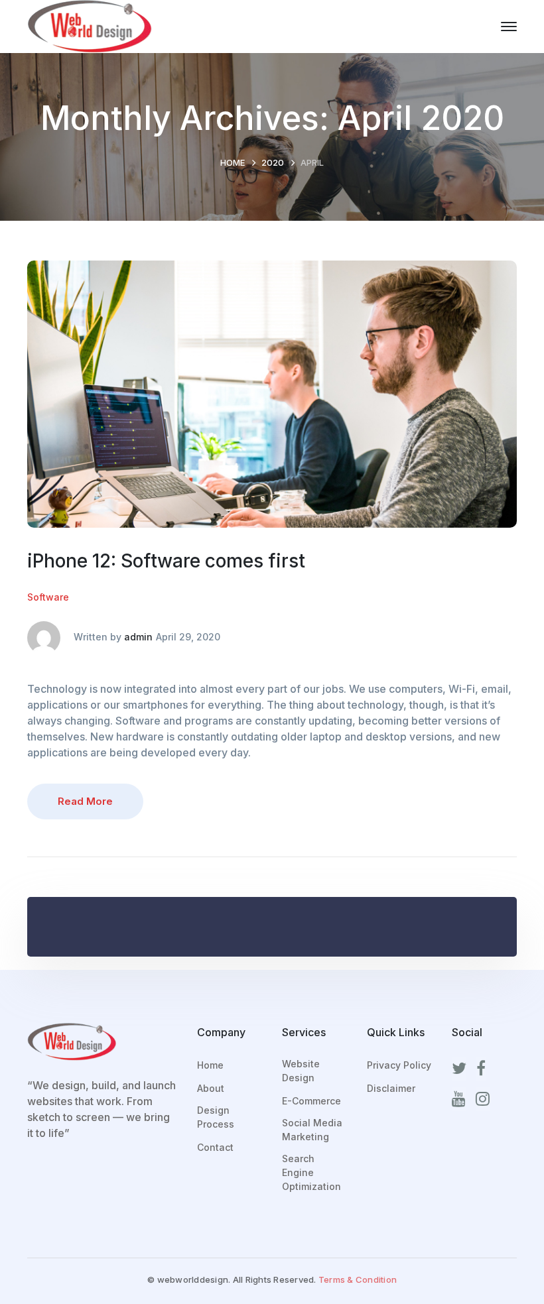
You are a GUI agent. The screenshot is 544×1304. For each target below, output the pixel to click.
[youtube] (459, 1099)
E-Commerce (311, 1100)
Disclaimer (391, 1088)
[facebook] (481, 1069)
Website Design (301, 1070)
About (210, 1088)
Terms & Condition (357, 1279)
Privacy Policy (399, 1065)
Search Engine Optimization (311, 1172)
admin (138, 636)
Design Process (215, 1117)
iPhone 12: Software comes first (166, 561)
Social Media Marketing (312, 1129)
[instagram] (483, 1099)
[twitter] (459, 1069)
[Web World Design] (90, 25)
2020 (272, 162)
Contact (215, 1147)
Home (232, 162)
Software (48, 597)
